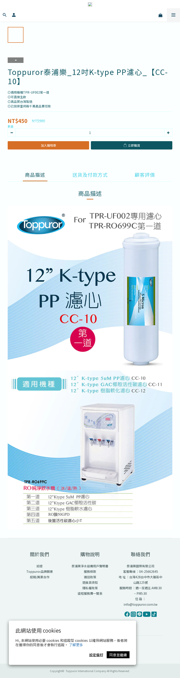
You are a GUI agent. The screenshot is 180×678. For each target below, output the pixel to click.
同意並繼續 (118, 654)
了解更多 (76, 644)
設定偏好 (96, 654)
